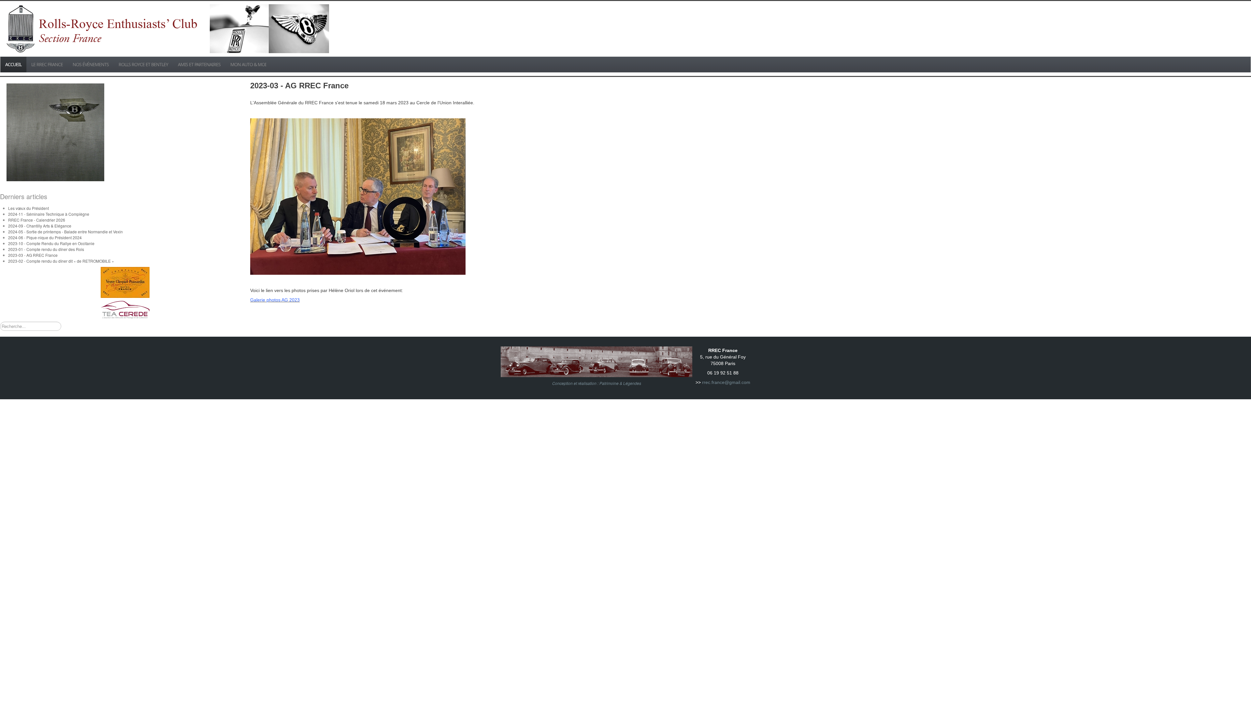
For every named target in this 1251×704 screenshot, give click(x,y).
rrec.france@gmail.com (726, 382)
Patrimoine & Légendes (620, 383)
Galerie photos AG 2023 (275, 299)
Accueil (13, 64)
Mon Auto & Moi (248, 64)
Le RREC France (47, 64)
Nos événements (91, 64)
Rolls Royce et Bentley (143, 64)
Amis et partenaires (199, 64)
